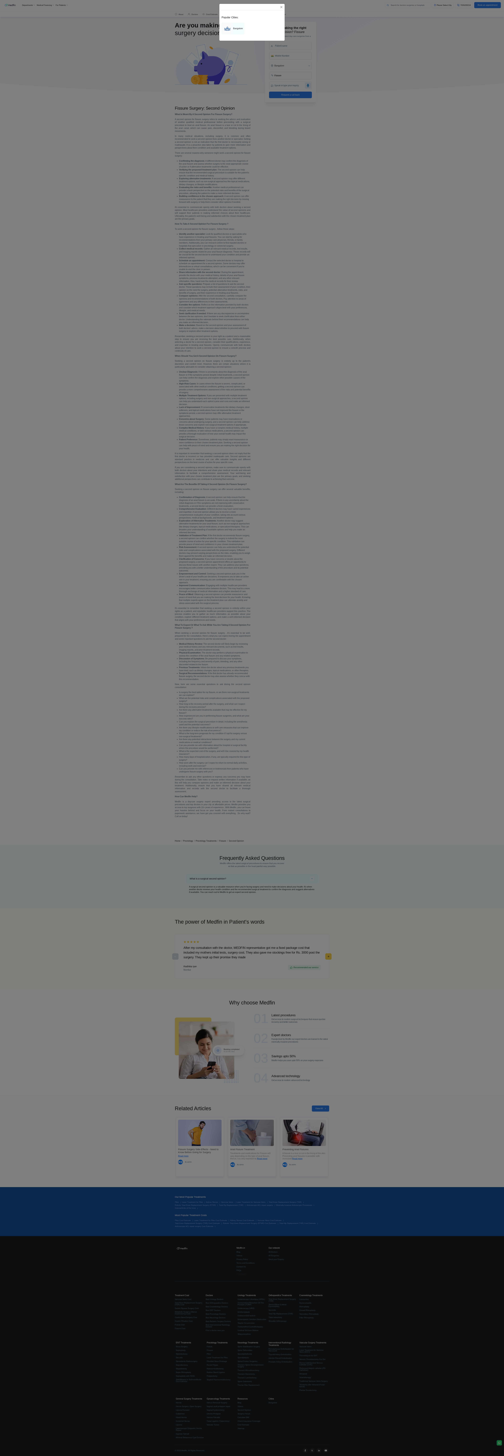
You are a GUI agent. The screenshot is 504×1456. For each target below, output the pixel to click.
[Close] (281, 7)
